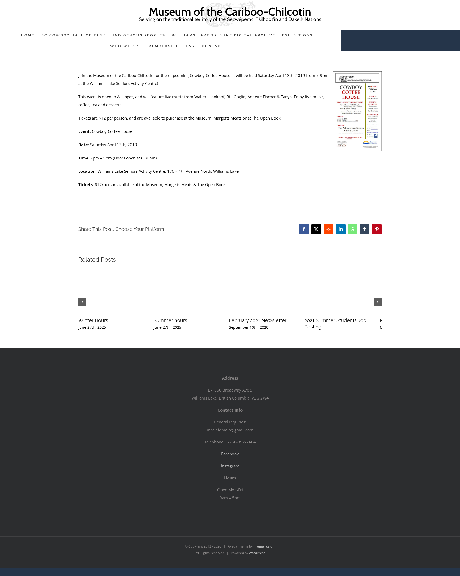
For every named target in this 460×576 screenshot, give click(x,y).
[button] (82, 302)
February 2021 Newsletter (310, 320)
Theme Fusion (263, 546)
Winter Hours (93, 320)
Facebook (230, 453)
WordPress (257, 552)
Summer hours (196, 320)
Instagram (230, 465)
